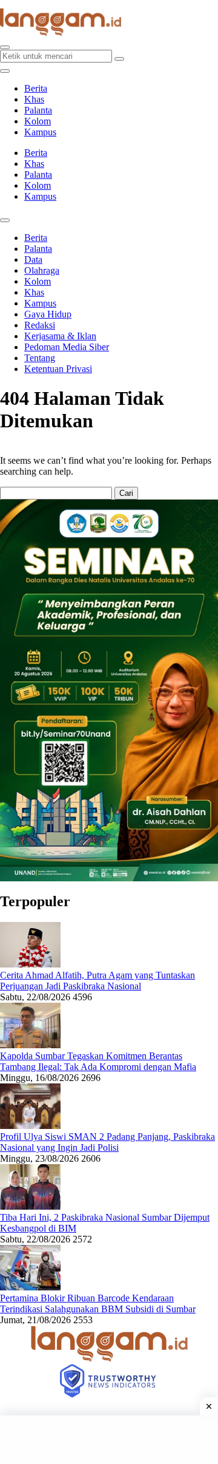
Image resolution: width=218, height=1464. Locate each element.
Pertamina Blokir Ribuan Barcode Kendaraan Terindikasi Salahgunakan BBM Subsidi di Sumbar (98, 1303)
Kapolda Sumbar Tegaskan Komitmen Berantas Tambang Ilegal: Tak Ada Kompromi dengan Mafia (98, 1061)
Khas (34, 99)
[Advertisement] (109, 1439)
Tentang (39, 358)
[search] (5, 47)
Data (33, 259)
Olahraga (41, 270)
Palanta (38, 110)
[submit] (119, 59)
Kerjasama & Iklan (60, 336)
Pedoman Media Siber (66, 347)
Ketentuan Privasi (58, 369)
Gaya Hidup (47, 314)
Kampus (40, 132)
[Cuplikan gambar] (30, 964)
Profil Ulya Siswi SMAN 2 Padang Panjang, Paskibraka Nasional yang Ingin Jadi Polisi (107, 1142)
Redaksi (39, 325)
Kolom (37, 121)
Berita (35, 88)
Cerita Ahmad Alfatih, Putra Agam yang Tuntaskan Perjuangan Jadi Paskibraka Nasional (97, 980)
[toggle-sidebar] (5, 71)
